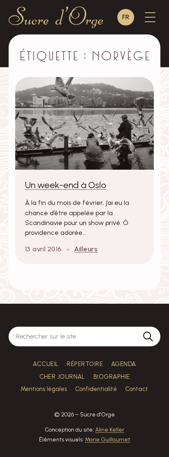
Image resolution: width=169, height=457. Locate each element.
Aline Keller (109, 429)
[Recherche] (148, 336)
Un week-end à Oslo (65, 185)
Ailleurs (86, 249)
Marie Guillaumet (107, 439)
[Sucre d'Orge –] (56, 17)
